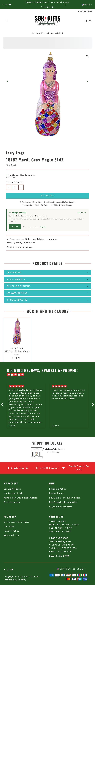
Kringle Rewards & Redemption (21, 498)
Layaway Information (61, 506)
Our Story (9, 526)
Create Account (12, 489)
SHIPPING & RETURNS (18, 286)
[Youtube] (10, 4)
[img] (48, 374)
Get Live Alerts (12, 502)
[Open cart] (90, 21)
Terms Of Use (11, 535)
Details (50, 7)
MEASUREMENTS (16, 279)
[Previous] (29, 4)
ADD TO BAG (47, 195)
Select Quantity (15, 182)
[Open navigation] (14, 21)
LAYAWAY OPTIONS (17, 293)
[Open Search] (86, 21)
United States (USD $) (72, 569)
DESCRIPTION (14, 272)
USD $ (87, 5)
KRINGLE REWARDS (17, 300)
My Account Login (13, 493)
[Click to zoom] (87, 56)
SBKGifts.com (31, 576)
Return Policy (56, 493)
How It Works (82, 212)
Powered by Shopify (15, 579)
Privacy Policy (11, 531)
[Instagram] (6, 4)
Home (34, 33)
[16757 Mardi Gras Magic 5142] (17, 331)
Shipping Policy (57, 489)
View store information (20, 247)
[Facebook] (3, 4)
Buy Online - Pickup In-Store (64, 498)
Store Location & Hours (16, 522)
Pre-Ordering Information (63, 502)
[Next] (65, 4)
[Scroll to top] (90, 753)
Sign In (43, 227)
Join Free (15, 227)
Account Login (85, 11)
